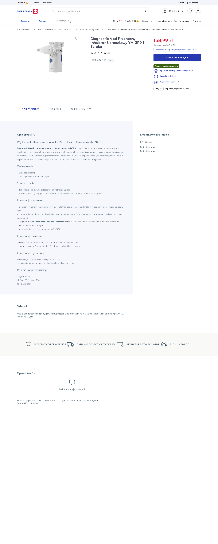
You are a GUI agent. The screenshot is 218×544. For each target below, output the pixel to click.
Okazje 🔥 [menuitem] (23, 2)
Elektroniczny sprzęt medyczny (90, 30)
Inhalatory (112, 30)
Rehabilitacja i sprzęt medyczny (59, 30)
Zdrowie (38, 30)
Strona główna (24, 30)
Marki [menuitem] (36, 2)
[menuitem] (26, 21)
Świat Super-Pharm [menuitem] (188, 2)
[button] (64, 21)
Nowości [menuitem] (47, 2)
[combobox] (100, 11)
